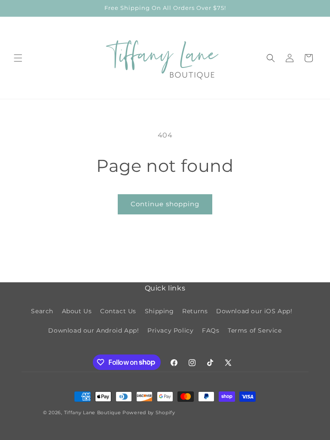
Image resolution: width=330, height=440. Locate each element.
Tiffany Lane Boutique (92, 412)
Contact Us (118, 311)
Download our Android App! (93, 330)
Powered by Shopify (148, 412)
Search (42, 311)
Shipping (159, 311)
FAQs (210, 330)
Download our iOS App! (254, 311)
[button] (18, 58)
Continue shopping (165, 204)
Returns (195, 311)
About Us (77, 311)
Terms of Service (255, 330)
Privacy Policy (170, 330)
